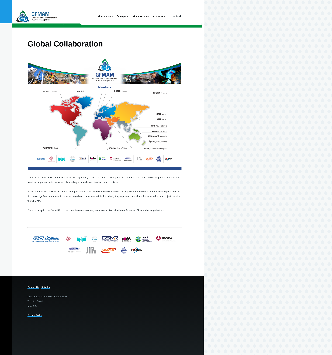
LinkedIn (45, 287)
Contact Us (33, 287)
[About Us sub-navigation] (114, 16)
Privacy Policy (34, 315)
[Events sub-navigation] (166, 16)
